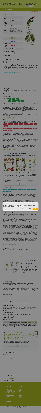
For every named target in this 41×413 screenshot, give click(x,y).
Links (20, 392)
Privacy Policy (24, 208)
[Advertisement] (20, 81)
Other (36, 322)
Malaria (35, 128)
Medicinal (32, 322)
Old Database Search (23, 393)
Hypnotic (30, 128)
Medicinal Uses (9, 389)
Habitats (8, 397)
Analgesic (5, 124)
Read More (7, 348)
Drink (19, 100)
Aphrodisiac (26, 124)
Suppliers (20, 395)
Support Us (21, 390)
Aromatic (31, 124)
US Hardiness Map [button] (15, 72)
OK (35, 208)
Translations (8, 398)
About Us (20, 397)
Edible (29, 322)
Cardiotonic (6, 126)
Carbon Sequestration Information (24, 246)
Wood (9, 191)
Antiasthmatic (10, 124)
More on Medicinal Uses (11, 149)
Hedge (19, 189)
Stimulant (10, 130)
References (5, 117)
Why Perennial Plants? (10, 392)
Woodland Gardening (10, 391)
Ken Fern (12, 378)
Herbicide (24, 189)
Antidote (16, 124)
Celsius (4, 251)
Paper (5, 191)
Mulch (34, 189)
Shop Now (30, 181)
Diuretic (10, 128)
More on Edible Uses (10, 117)
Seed (17, 98)
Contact (20, 396)
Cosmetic (5, 189)
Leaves (13, 98)
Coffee (9, 100)
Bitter (35, 124)
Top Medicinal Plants (10, 395)
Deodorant (5, 128)
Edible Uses (8, 388)
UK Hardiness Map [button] (7, 72)
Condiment (14, 100)
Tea (22, 100)
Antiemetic (21, 124)
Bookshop (20, 389)
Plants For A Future (7, 9)
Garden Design (9, 396)
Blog (19, 391)
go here (22, 376)
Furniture (15, 189)
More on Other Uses (10, 210)
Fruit (9, 98)
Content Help (21, 388)
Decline (30, 208)
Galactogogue (25, 128)
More (6, 183)
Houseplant (29, 189)
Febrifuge (19, 128)
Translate (11, 54)
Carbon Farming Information (12, 246)
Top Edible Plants (9, 393)
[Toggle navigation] (36, 9)
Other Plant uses (9, 390)
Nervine (5, 130)
